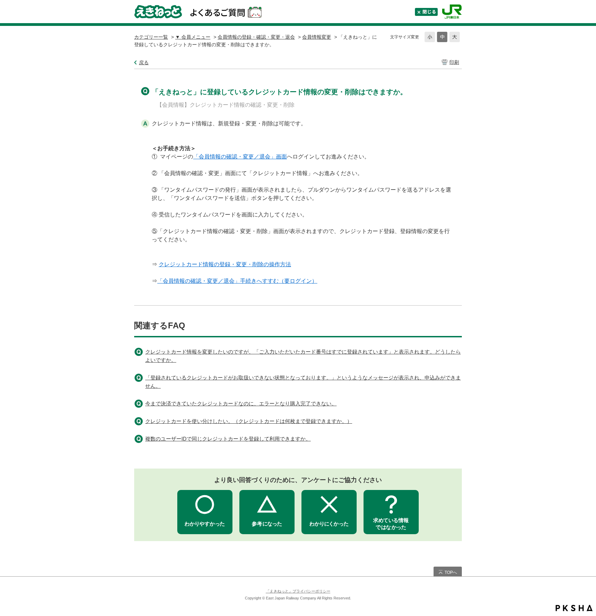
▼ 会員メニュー (192, 37)
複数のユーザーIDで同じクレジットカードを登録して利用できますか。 (228, 439)
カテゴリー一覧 (151, 37)
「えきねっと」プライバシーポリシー (298, 591)
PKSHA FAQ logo (574, 608)
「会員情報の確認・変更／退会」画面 (240, 157)
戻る (144, 62)
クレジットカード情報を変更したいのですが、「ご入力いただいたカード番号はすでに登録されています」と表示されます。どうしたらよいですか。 (303, 356)
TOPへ (451, 572)
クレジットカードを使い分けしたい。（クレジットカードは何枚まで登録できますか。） (248, 421)
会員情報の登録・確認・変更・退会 (256, 37)
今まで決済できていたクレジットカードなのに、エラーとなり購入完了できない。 (241, 403)
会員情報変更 (316, 37)
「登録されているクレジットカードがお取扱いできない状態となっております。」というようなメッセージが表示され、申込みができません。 (303, 382)
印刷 (454, 62)
